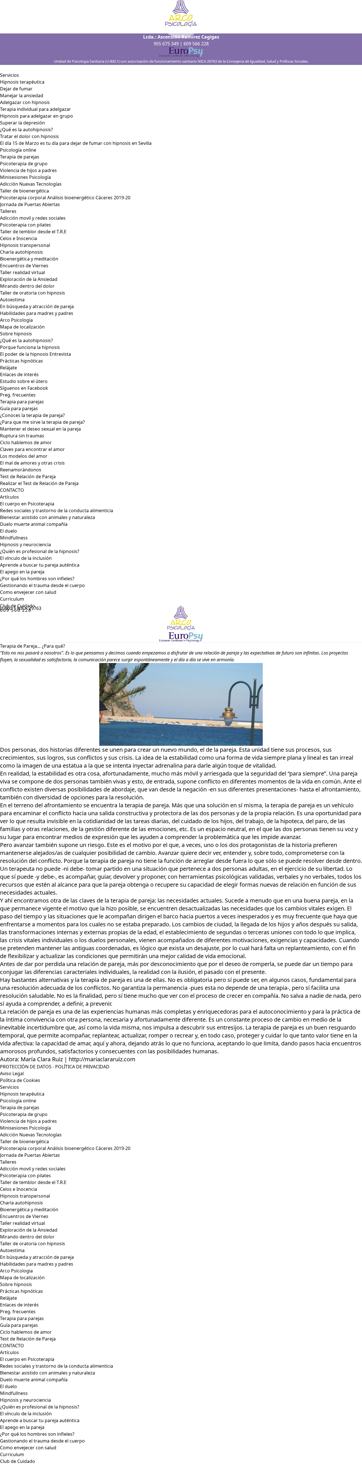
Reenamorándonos (20, 470)
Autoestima (12, 299)
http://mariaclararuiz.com (102, 1059)
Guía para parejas (19, 408)
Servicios (9, 75)
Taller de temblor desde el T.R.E (33, 231)
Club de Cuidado (17, 1461)
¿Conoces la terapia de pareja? (32, 415)
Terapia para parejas (22, 402)
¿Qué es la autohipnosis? (26, 129)
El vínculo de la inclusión (26, 558)
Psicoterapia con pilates (25, 225)
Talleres (8, 211)
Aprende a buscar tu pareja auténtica (39, 565)
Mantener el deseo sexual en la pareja (40, 429)
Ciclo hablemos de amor (26, 442)
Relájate (8, 368)
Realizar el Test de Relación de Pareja (39, 483)
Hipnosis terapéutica (22, 82)
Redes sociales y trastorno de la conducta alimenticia (56, 510)
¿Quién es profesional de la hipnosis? (39, 551)
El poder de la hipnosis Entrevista (35, 354)
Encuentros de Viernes (24, 265)
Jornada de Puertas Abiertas (30, 204)
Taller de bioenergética (24, 191)
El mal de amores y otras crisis (32, 463)
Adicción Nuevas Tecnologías (31, 184)
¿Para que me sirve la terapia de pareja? (42, 422)
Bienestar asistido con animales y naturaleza (47, 517)
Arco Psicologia (16, 320)
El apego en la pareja (22, 572)
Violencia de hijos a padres (28, 170)
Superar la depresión (22, 123)
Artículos (9, 497)
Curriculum (12, 599)
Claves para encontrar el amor (32, 449)
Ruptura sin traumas (22, 436)
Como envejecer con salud (28, 592)
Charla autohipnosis (21, 252)
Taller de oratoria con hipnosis (32, 293)
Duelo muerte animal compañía (34, 524)
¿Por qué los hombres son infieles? (37, 578)
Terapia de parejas (19, 157)
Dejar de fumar (16, 89)
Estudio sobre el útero (24, 381)
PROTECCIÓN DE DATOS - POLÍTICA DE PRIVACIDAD (54, 1067)
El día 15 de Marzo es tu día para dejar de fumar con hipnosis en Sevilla (76, 143)
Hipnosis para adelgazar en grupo (36, 116)
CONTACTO (12, 490)
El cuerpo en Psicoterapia (27, 504)
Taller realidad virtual (22, 272)
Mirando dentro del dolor (27, 286)
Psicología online (18, 150)
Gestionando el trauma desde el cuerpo (42, 585)
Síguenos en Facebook (24, 388)
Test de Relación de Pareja (28, 476)
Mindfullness (14, 538)
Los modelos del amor (24, 456)
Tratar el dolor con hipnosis (29, 136)
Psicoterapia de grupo (24, 163)
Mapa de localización (22, 327)
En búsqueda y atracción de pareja (37, 306)
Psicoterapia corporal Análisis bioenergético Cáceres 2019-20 (65, 197)
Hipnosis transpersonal (25, 245)
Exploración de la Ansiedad (28, 279)
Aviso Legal (12, 1073)
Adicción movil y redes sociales (33, 218)
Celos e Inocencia (18, 238)
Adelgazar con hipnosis (25, 102)
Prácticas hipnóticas (21, 361)
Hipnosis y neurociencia (25, 544)
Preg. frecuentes (18, 395)
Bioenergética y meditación (29, 259)
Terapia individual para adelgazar (35, 109)
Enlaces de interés (19, 1305)
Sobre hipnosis (16, 334)
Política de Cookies (20, 1080)
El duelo (8, 531)
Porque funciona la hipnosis (30, 347)
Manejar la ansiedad (21, 95)
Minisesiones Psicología (25, 177)
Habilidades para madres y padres (36, 313)
